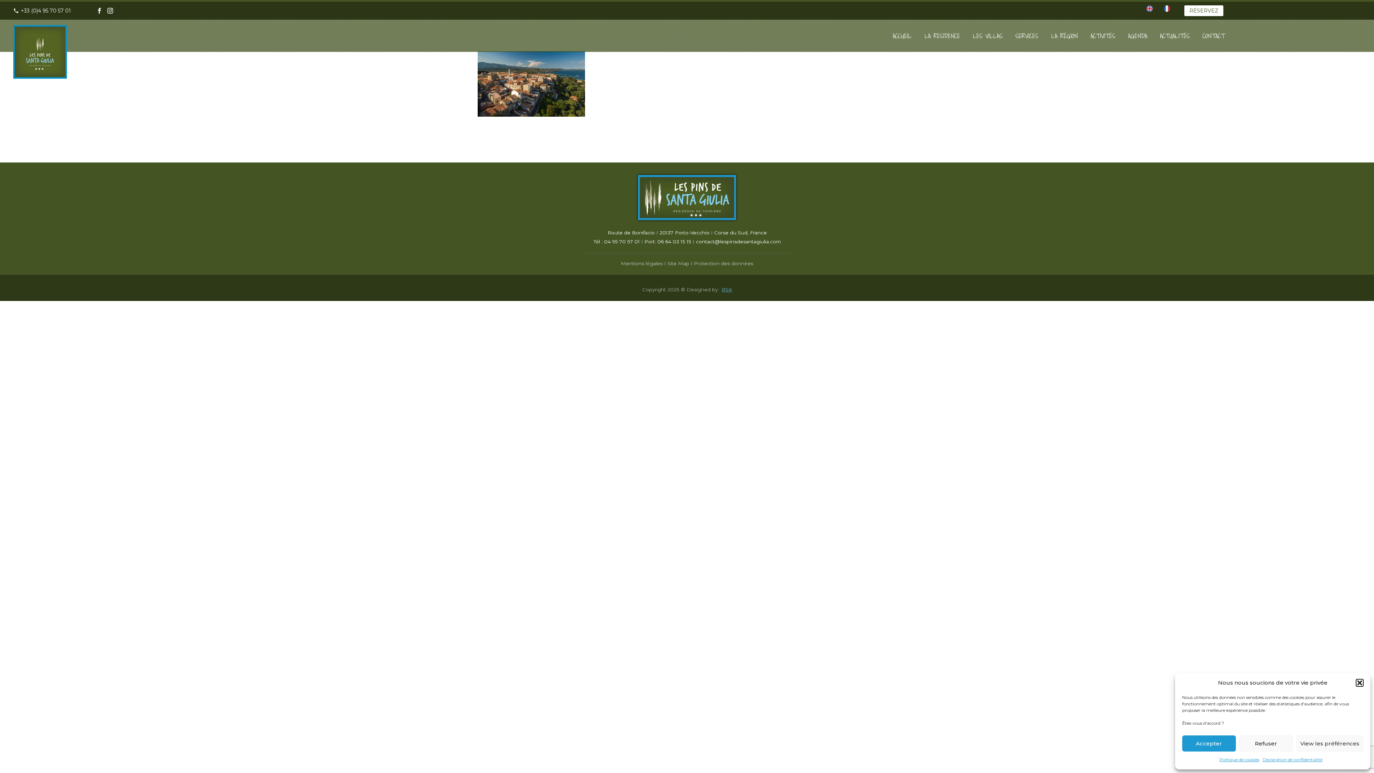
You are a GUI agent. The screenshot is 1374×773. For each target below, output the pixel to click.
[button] (1359, 682)
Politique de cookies (1239, 759)
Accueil (902, 35)
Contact (1214, 35)
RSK (727, 289)
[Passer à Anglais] (1149, 8)
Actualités (1175, 35)
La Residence (942, 35)
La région (1064, 35)
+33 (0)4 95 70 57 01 (46, 11)
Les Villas (988, 35)
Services (1026, 35)
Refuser (1266, 743)
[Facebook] (99, 11)
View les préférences (1329, 743)
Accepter (1209, 743)
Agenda (1137, 35)
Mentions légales (642, 263)
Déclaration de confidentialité (1292, 759)
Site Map (678, 263)
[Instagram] (110, 11)
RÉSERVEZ (1203, 11)
